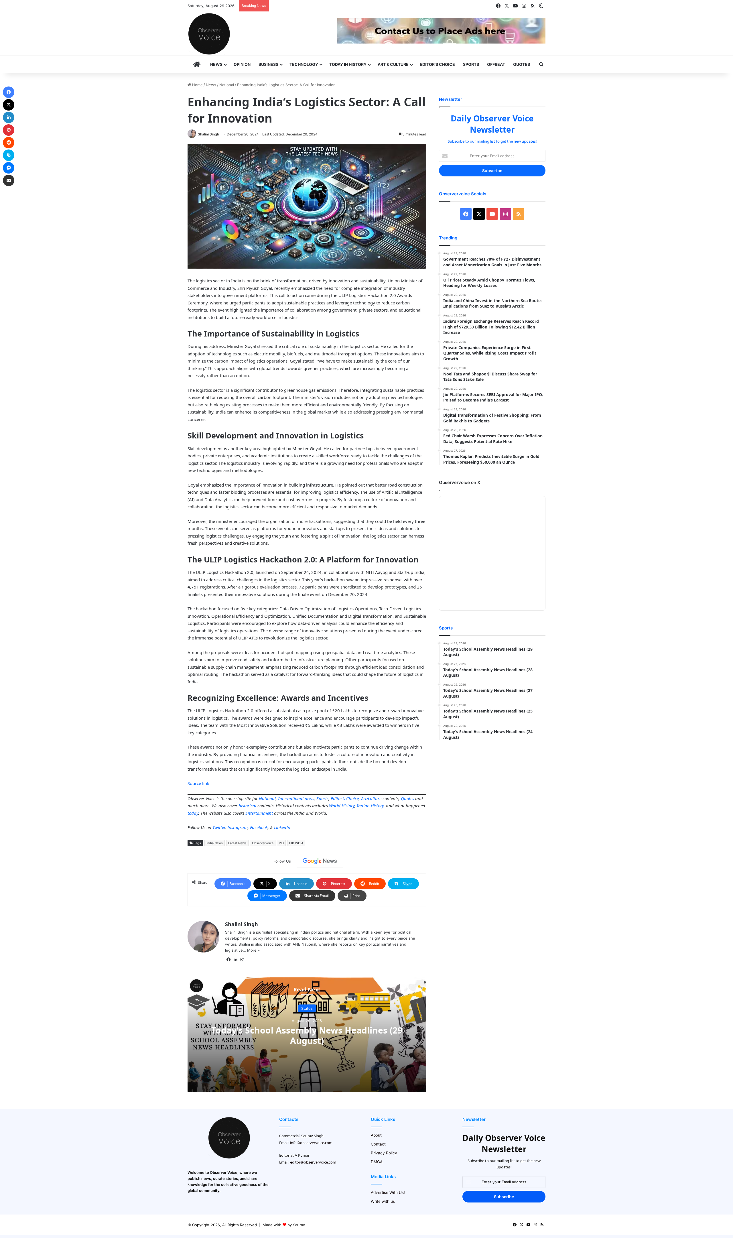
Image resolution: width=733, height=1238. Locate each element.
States (307, 1008)
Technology (303, 64)
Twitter (218, 827)
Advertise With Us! (388, 1192)
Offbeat (496, 64)
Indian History (370, 805)
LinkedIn (282, 827)
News (216, 64)
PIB (281, 843)
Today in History (347, 64)
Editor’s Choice (437, 64)
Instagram (237, 827)
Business (268, 64)
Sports (471, 64)
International (291, 798)
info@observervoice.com (311, 1142)
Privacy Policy (384, 1153)
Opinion (242, 64)
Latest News (237, 843)
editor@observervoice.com (313, 1162)
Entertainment (259, 813)
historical (247, 805)
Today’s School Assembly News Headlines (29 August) (306, 1035)
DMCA (377, 1162)
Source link (198, 783)
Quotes (521, 64)
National (226, 84)
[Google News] (320, 861)
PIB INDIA (296, 843)
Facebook (259, 827)
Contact (378, 1144)
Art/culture (371, 798)
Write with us (383, 1201)
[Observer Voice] (209, 33)
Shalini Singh (208, 134)
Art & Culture (393, 64)
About (376, 1135)
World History (341, 805)
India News (214, 843)
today (193, 813)
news (309, 798)
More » (253, 950)
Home (197, 84)
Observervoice (262, 843)
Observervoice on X (459, 482)
